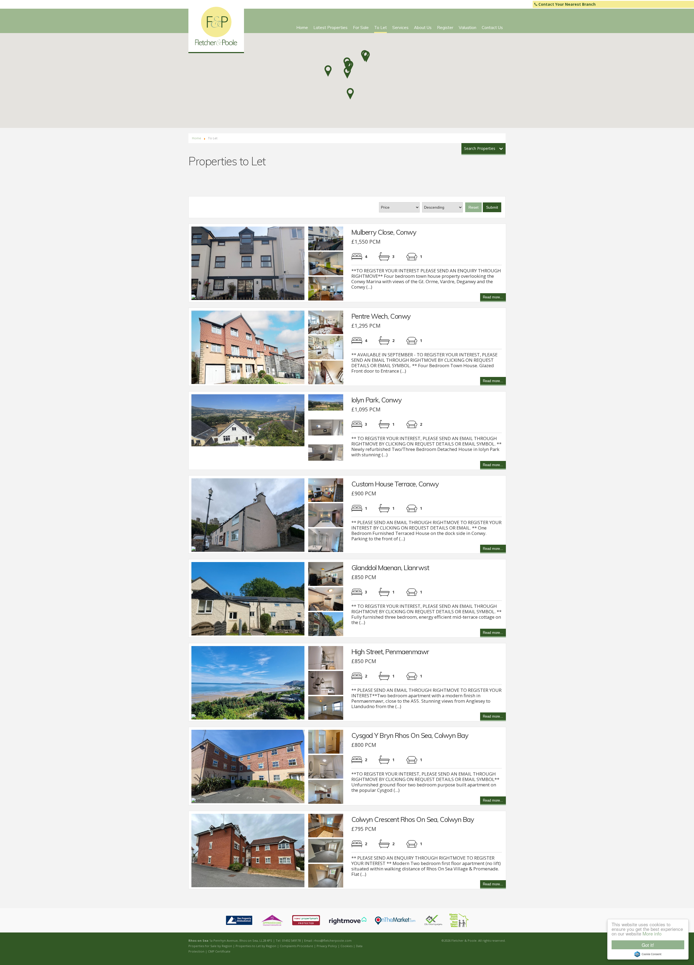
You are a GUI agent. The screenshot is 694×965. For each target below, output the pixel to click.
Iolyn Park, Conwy (376, 400)
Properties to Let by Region (256, 946)
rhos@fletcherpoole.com (333, 940)
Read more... (493, 298)
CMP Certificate (219, 951)
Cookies (346, 946)
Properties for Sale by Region (210, 946)
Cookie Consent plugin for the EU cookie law (647, 954)
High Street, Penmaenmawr (390, 651)
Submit (492, 207)
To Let (380, 27)
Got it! (648, 944)
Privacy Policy (327, 946)
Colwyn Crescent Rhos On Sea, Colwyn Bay (412, 819)
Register (445, 27)
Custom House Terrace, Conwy (395, 484)
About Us (423, 27)
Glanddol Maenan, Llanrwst (390, 567)
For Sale (361, 27)
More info (651, 933)
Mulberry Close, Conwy (383, 232)
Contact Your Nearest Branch (566, 4)
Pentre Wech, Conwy (380, 316)
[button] (347, 73)
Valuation (467, 27)
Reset (473, 207)
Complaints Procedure (296, 946)
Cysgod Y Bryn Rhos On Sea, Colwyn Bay (409, 735)
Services (400, 27)
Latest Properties (330, 27)
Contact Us (492, 27)
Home (302, 27)
